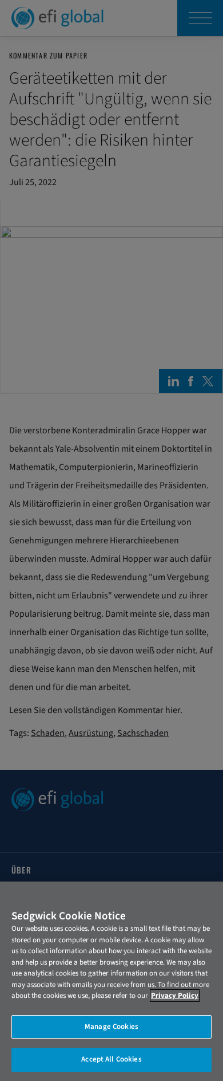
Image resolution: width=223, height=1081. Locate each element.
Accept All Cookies (111, 1059)
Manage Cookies (111, 1026)
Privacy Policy (174, 995)
